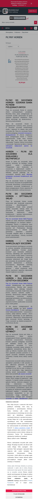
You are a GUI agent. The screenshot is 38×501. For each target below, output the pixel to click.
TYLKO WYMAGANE (19, 494)
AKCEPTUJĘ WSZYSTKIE (19, 490)
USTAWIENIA (19, 497)
